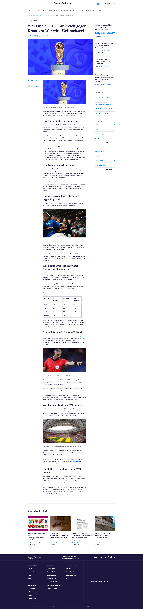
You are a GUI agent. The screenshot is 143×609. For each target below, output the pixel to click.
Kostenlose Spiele (102, 113)
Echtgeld (97, 156)
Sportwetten (101, 101)
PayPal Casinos (99, 160)
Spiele (44, 10)
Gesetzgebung (64, 10)
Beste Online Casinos (103, 104)
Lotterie (88, 10)
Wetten (111, 33)
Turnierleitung (77, 336)
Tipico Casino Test (102, 97)
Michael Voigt (33, 36)
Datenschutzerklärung (48, 606)
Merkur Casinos (51, 575)
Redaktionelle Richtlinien (63, 606)
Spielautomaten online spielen (104, 109)
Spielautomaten (51, 578)
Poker (50, 10)
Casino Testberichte (52, 582)
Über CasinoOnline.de (38, 15)
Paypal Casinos (51, 568)
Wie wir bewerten (71, 575)
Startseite (30, 15)
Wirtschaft (37, 10)
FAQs (67, 578)
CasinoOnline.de (99, 151)
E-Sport (82, 10)
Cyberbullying (76, 462)
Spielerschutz (97, 10)
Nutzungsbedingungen (34, 606)
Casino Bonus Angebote (53, 585)
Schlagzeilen (73, 10)
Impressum (76, 606)
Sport (55, 10)
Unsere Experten (70, 572)
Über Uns (68, 568)
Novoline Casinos (100, 165)
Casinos (30, 10)
